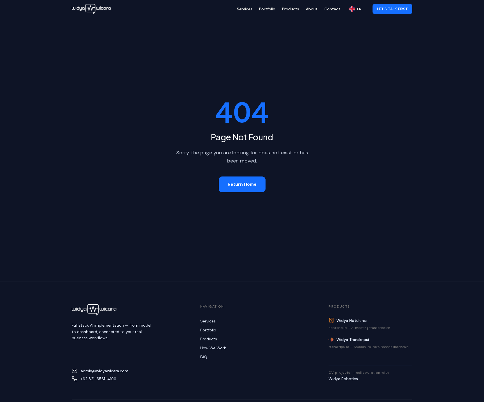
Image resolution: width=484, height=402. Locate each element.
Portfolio (267, 8)
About (312, 8)
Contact (332, 8)
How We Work (213, 347)
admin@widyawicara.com (104, 370)
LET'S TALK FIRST (392, 8)
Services (244, 8)
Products (290, 8)
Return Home (242, 184)
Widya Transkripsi (352, 339)
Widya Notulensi (351, 320)
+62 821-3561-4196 (98, 378)
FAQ (203, 356)
